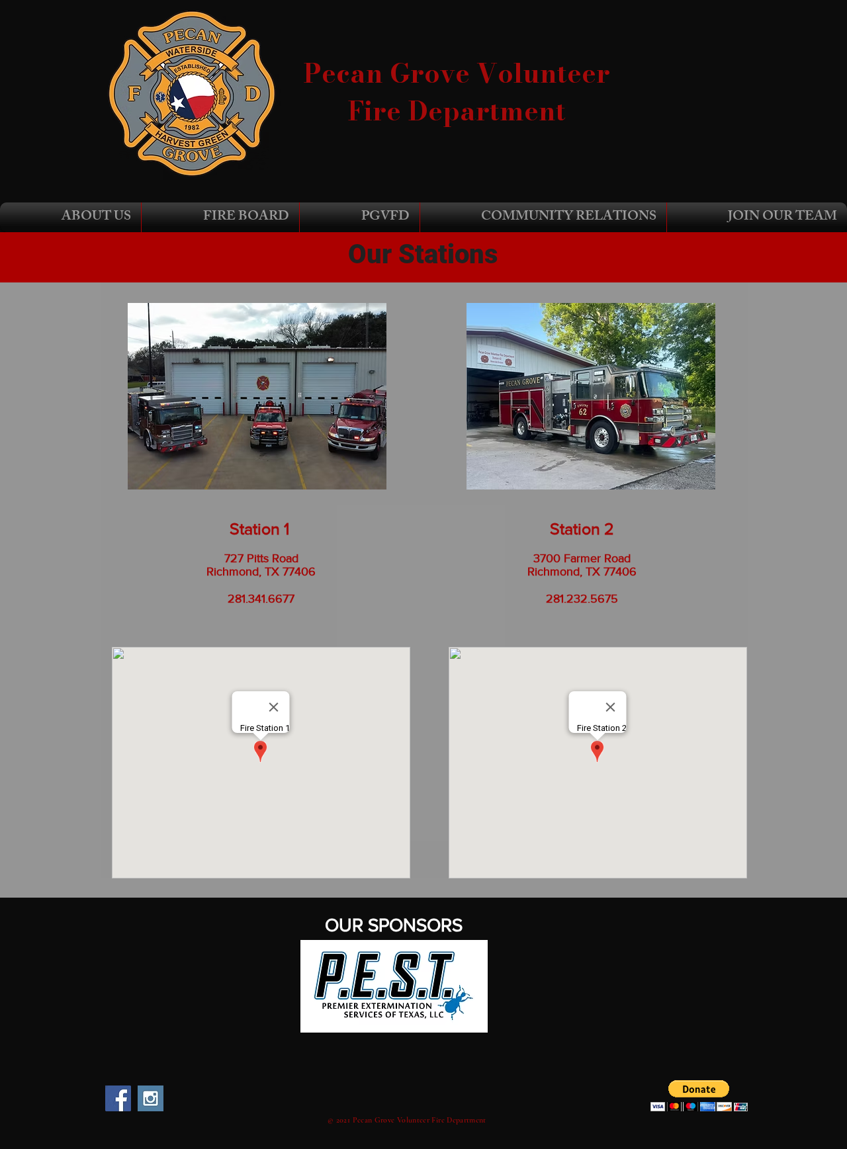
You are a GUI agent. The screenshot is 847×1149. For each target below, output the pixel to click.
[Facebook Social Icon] (118, 1098)
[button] (70, 217)
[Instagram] (150, 1098)
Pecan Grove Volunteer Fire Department (456, 92)
